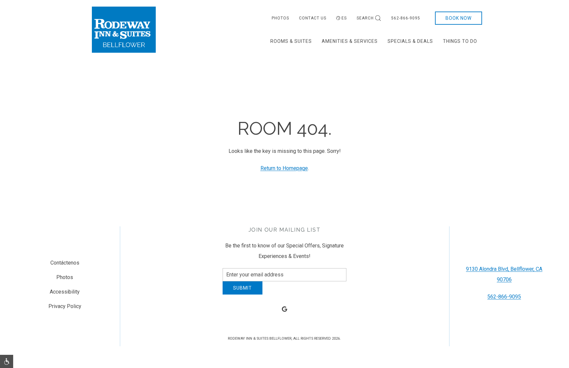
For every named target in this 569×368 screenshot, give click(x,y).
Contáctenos (64, 265)
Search (365, 18)
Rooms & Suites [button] (291, 41)
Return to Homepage (284, 168)
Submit (242, 293)
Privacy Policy (64, 309)
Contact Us (312, 18)
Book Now (459, 18)
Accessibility (65, 294)
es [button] (344, 18)
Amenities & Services (350, 41)
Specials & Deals (410, 41)
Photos (280, 18)
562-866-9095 (405, 18)
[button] (6, 361)
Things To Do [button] (460, 41)
